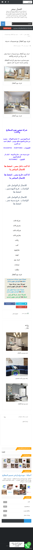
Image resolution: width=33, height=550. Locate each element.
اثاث (29, 501)
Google (20, 307)
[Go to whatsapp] (29, 544)
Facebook (8, 303)
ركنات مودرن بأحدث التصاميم (21, 378)
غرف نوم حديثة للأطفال (23, 403)
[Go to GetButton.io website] (29, 548)
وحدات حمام (27, 515)
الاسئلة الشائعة (13, 28)
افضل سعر (16, 9)
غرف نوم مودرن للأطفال (23, 353)
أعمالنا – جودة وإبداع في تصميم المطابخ (16, 475)
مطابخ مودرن (27, 510)
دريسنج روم (27, 506)
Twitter (20, 303)
